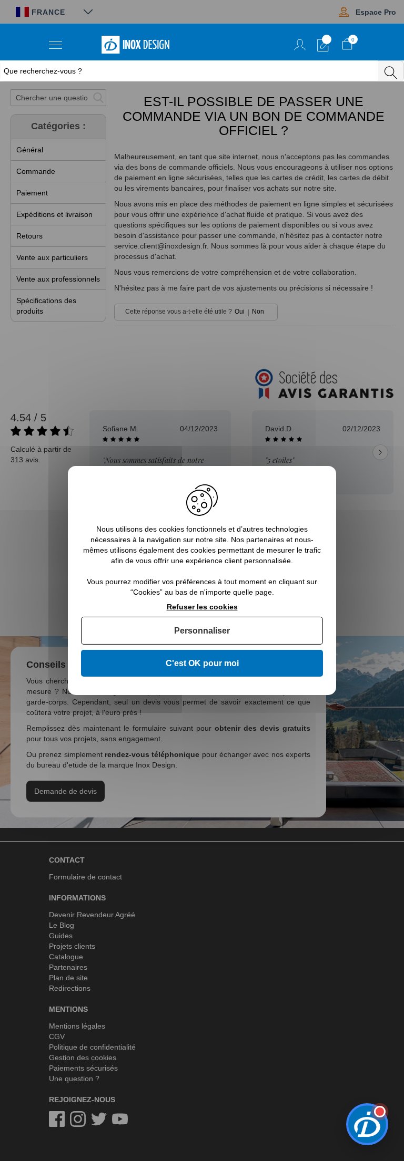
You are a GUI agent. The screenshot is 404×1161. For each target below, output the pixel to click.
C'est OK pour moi (202, 663)
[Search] (391, 70)
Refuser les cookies (202, 607)
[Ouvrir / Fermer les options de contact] (367, 1124)
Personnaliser (202, 630)
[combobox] (190, 70)
